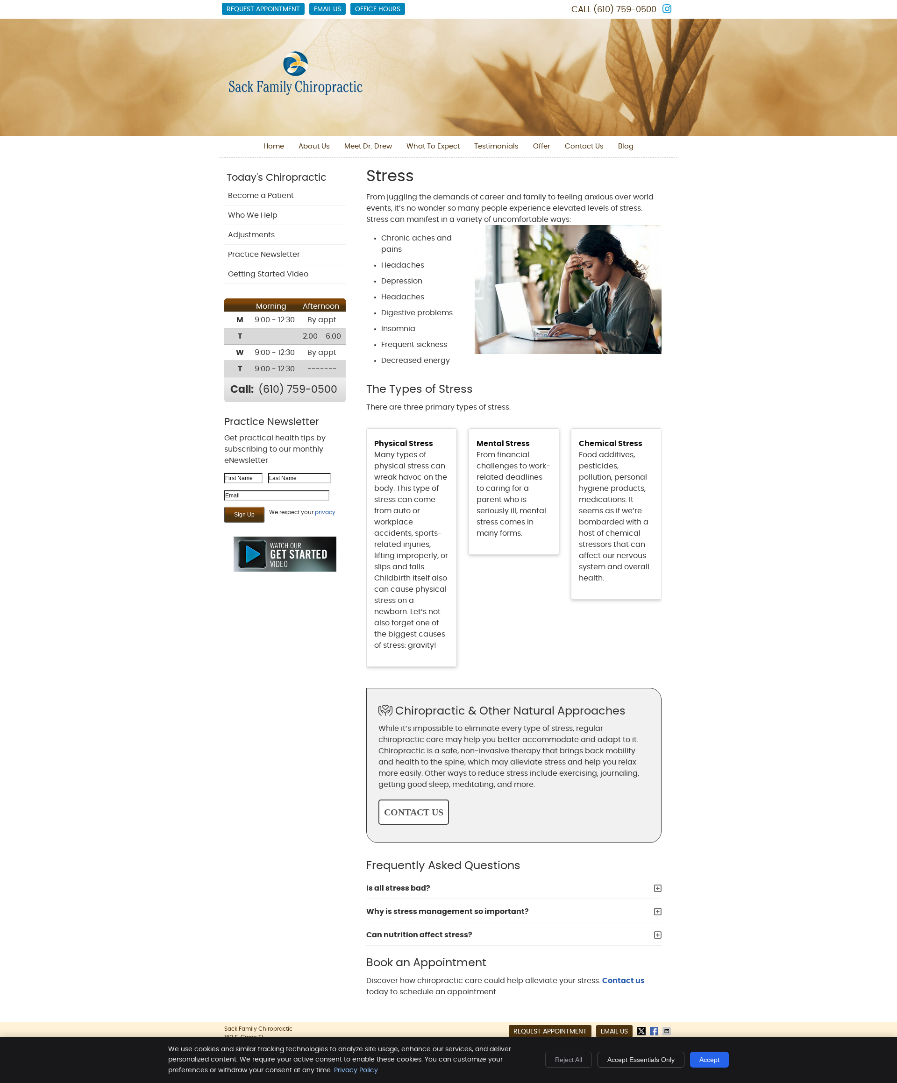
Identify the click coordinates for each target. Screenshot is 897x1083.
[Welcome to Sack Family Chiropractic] (296, 93)
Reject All (568, 1059)
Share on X (642, 1031)
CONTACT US (413, 812)
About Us (314, 146)
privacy (325, 512)
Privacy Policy (356, 1070)
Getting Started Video (268, 274)
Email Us (327, 9)
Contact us (623, 980)
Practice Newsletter (264, 254)
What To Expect (433, 146)
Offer (541, 146)
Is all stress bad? (398, 888)
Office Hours (377, 9)
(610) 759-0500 (624, 10)
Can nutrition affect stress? (419, 935)
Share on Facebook (655, 1031)
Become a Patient (261, 195)
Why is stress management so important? (447, 911)
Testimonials (496, 146)
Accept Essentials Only (641, 1059)
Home (273, 146)
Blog (626, 146)
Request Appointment (263, 9)
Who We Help (253, 215)
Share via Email (667, 1031)
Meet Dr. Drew (368, 146)
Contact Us (584, 146)
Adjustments (251, 235)
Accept (709, 1059)
